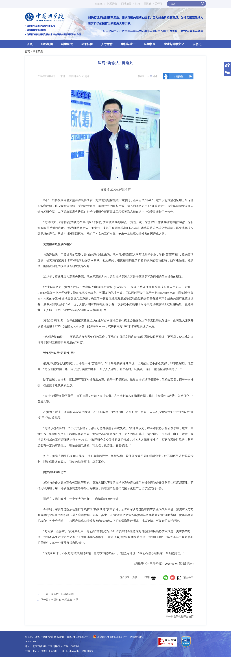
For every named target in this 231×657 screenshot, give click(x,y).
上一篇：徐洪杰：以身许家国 (57, 594)
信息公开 (198, 44)
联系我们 (112, 3)
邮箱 (137, 3)
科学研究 (67, 44)
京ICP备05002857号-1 (79, 637)
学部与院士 (128, 44)
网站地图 (126, 3)
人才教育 (107, 44)
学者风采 (38, 51)
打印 (147, 577)
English (99, 3)
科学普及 (150, 44)
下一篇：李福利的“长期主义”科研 (59, 599)
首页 (30, 44)
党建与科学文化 (174, 44)
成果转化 (87, 44)
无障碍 (147, 3)
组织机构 (47, 44)
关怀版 (158, 3)
